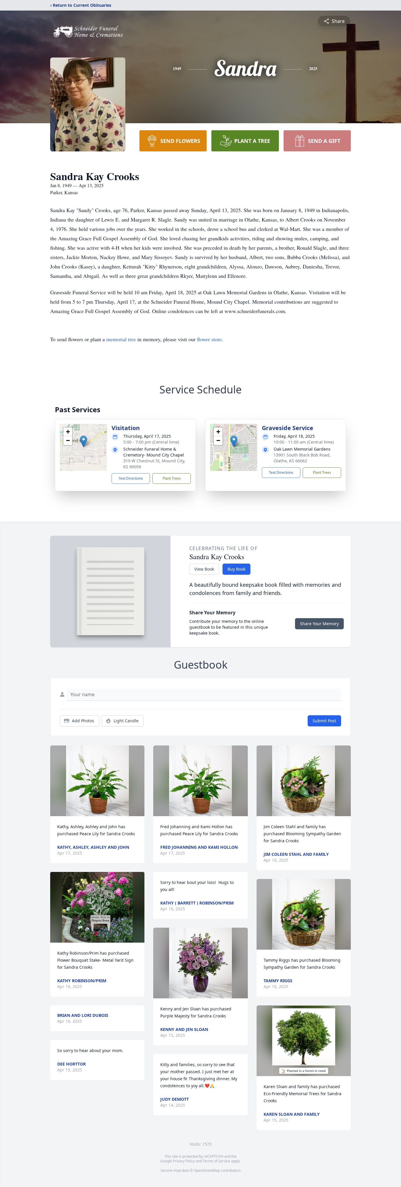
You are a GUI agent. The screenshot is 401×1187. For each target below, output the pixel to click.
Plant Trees (172, 478)
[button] (83, 441)
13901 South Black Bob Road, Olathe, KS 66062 (302, 458)
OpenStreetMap (207, 1170)
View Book (204, 569)
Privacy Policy (184, 1161)
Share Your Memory (319, 623)
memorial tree (121, 339)
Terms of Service (216, 1161)
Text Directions (131, 478)
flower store (209, 339)
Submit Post (324, 720)
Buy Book (236, 569)
